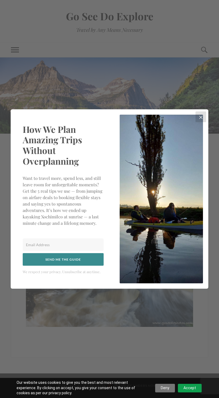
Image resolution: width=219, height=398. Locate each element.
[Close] (200, 116)
